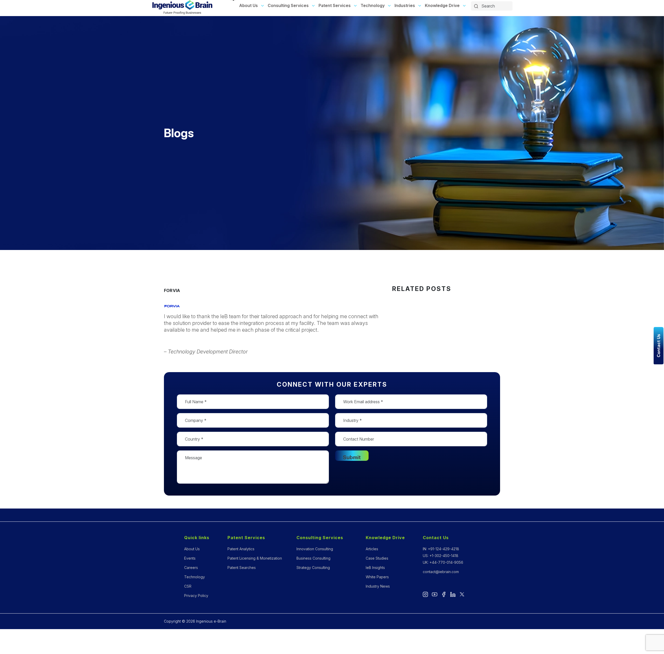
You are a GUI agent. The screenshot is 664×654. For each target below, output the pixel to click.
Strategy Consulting (313, 567)
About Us (248, 5)
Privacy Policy (196, 595)
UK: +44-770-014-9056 (443, 562)
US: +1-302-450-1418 (440, 555)
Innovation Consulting (314, 549)
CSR (187, 586)
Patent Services (335, 5)
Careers (191, 567)
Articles (372, 549)
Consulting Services (288, 5)
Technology (373, 5)
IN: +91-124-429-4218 (441, 549)
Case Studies (377, 558)
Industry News (378, 586)
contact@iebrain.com (441, 571)
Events (190, 558)
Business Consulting (313, 558)
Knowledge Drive (442, 5)
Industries (405, 5)
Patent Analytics (240, 549)
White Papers (377, 577)
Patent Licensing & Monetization (254, 558)
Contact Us (436, 537)
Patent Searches (241, 567)
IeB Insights (375, 567)
